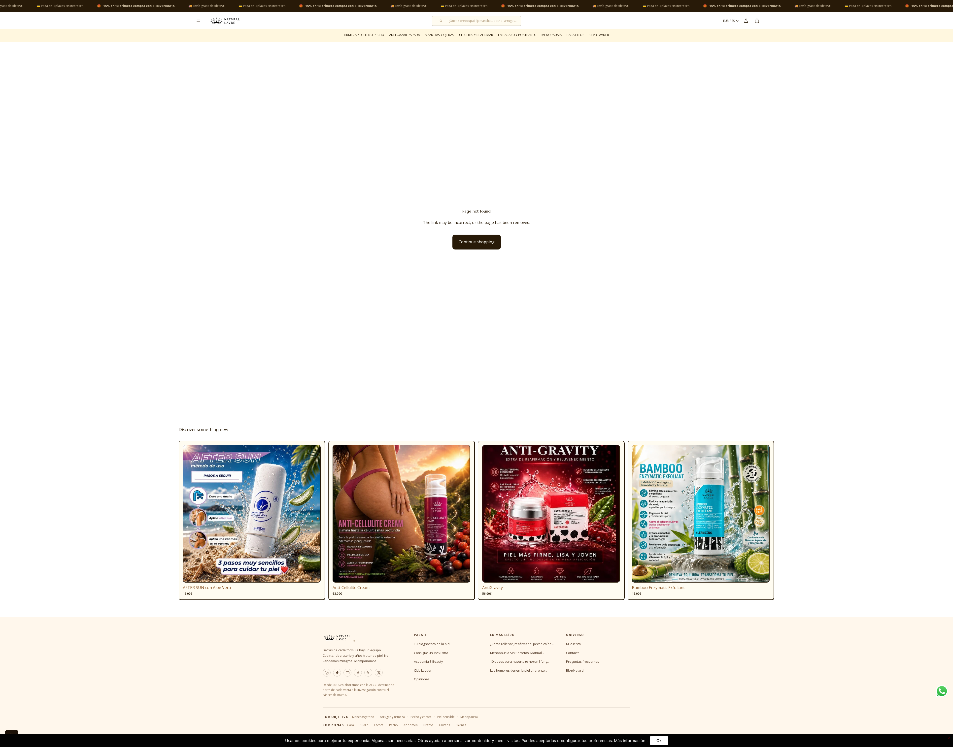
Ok (659, 740)
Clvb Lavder (423, 670)
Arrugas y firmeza (392, 717)
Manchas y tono (363, 717)
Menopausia (469, 717)
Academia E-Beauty (428, 661)
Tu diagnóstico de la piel (432, 644)
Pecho (393, 725)
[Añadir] (312, 575)
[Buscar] (476, 21)
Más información (629, 740)
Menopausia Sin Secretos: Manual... (517, 653)
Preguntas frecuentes (582, 661)
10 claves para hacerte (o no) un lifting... (519, 661)
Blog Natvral (575, 670)
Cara (350, 725)
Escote (378, 725)
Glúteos (444, 725)
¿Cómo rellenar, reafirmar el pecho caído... (522, 644)
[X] (379, 673)
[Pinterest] (368, 673)
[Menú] (198, 21)
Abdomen (411, 725)
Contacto (572, 653)
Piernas (461, 725)
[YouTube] (347, 673)
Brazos (428, 725)
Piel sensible (446, 717)
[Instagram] (327, 673)
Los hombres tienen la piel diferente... (518, 670)
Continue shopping (477, 242)
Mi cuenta (573, 644)
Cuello (364, 725)
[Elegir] (462, 575)
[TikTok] (337, 673)
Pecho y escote (421, 717)
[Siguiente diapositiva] (313, 513)
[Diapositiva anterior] (190, 513)
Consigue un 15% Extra (431, 653)
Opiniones (422, 679)
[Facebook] (358, 673)
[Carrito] (756, 20)
